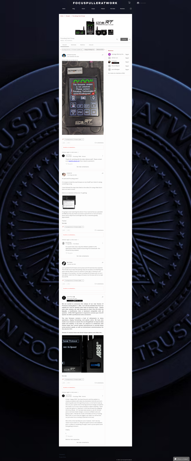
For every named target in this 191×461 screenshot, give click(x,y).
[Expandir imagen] (69, 202)
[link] (129, 2)
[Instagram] (131, 9)
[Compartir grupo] (130, 39)
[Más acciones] (102, 156)
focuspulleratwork (95, 3)
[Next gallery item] (102, 353)
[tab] (71, 49)
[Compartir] (102, 55)
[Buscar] (117, 39)
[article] (82, 110)
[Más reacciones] (68, 143)
